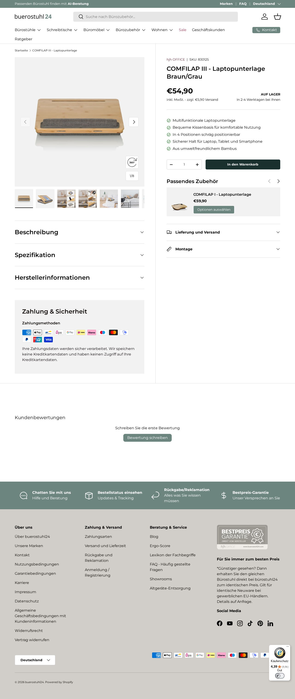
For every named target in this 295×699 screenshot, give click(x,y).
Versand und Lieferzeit (105, 546)
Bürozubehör (128, 30)
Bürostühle (25, 30)
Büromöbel (93, 30)
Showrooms (161, 579)
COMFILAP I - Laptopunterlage (222, 194)
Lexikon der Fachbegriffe (173, 555)
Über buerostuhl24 (32, 536)
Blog (154, 536)
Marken (226, 4)
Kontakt (22, 555)
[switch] (279, 675)
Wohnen (159, 30)
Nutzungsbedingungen (37, 564)
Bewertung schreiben (147, 437)
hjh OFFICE (176, 59)
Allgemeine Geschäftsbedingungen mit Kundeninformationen (40, 616)
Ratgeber (23, 39)
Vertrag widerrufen (32, 640)
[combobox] (155, 17)
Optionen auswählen (213, 209)
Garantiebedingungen (35, 573)
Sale (182, 30)
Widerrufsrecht (29, 630)
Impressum (25, 592)
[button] (277, 17)
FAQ (243, 4)
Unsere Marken (29, 546)
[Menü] (287, 647)
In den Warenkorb (242, 164)
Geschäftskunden (208, 30)
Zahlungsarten (98, 536)
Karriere (22, 583)
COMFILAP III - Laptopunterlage (54, 50)
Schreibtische (59, 30)
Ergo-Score (160, 546)
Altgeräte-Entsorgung (170, 588)
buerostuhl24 (34, 682)
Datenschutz (27, 601)
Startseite (21, 50)
